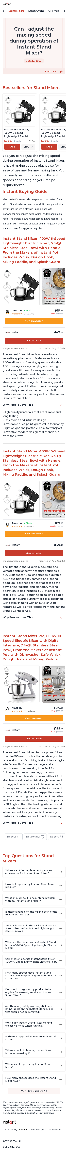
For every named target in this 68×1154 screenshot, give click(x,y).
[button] (61, 71)
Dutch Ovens (36, 10)
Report (54, 836)
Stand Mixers (16, 10)
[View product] (20, 123)
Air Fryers (54, 10)
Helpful (11, 836)
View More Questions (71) (34, 1091)
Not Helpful (33, 836)
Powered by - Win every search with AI (32, 1129)
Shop (12, 147)
